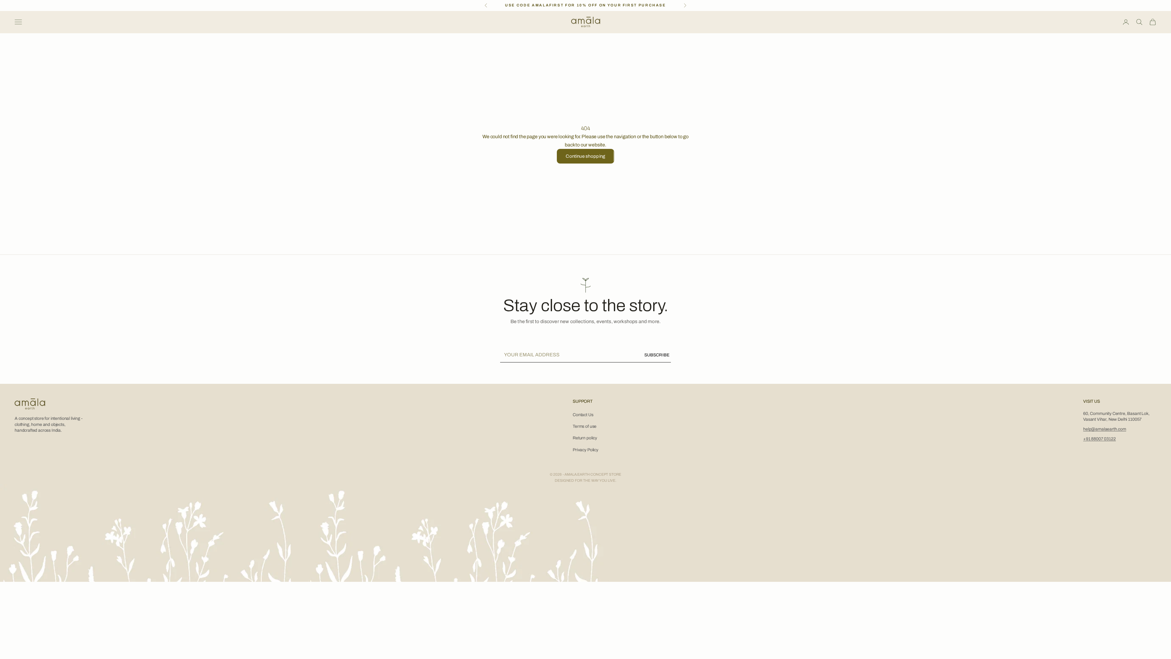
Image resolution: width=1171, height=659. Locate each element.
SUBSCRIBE (656, 355)
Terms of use (584, 426)
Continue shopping (585, 156)
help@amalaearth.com (1104, 429)
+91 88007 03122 (1099, 439)
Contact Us (583, 414)
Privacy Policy (585, 450)
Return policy (585, 438)
